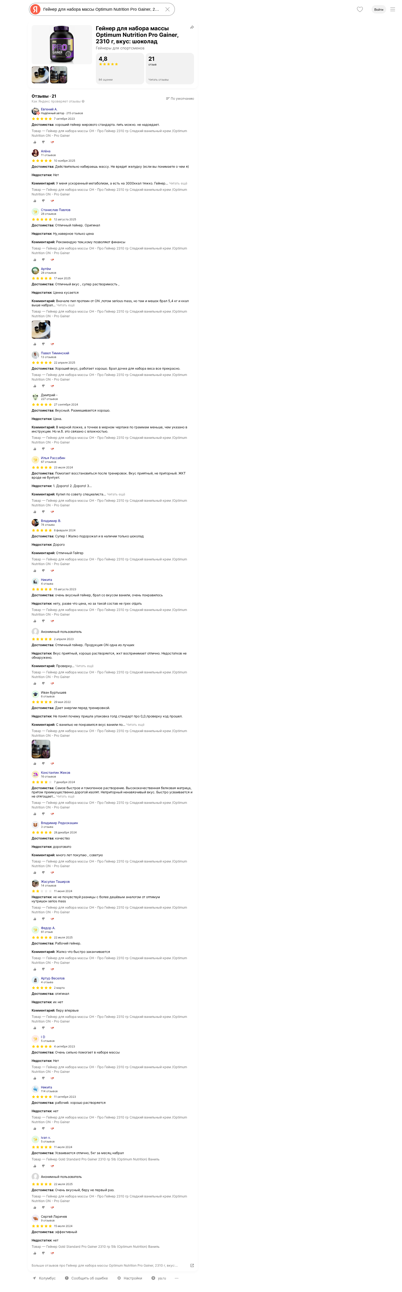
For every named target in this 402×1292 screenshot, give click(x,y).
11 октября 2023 (65, 1096)
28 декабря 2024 (65, 832)
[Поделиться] (192, 27)
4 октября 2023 (64, 1046)
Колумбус (47, 1278)
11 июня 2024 (63, 891)
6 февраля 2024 (65, 530)
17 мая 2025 (62, 278)
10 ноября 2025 (64, 160)
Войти (378, 9)
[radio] (35, 142)
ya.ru (162, 1278)
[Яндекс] (35, 9)
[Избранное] (360, 9)
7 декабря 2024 (64, 782)
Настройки (133, 1278)
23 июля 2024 (63, 467)
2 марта (59, 987)
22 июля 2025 (63, 937)
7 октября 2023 (64, 118)
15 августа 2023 (65, 589)
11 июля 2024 (63, 1147)
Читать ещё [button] (178, 183)
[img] (42, 119)
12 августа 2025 (65, 219)
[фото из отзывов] (41, 330)
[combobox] (100, 9)
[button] (40, 74)
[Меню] (392, 9)
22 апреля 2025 (64, 362)
